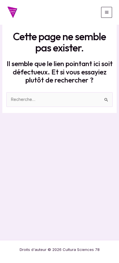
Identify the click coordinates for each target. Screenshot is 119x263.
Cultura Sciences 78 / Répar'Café (55, 12)
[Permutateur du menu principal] (106, 12)
